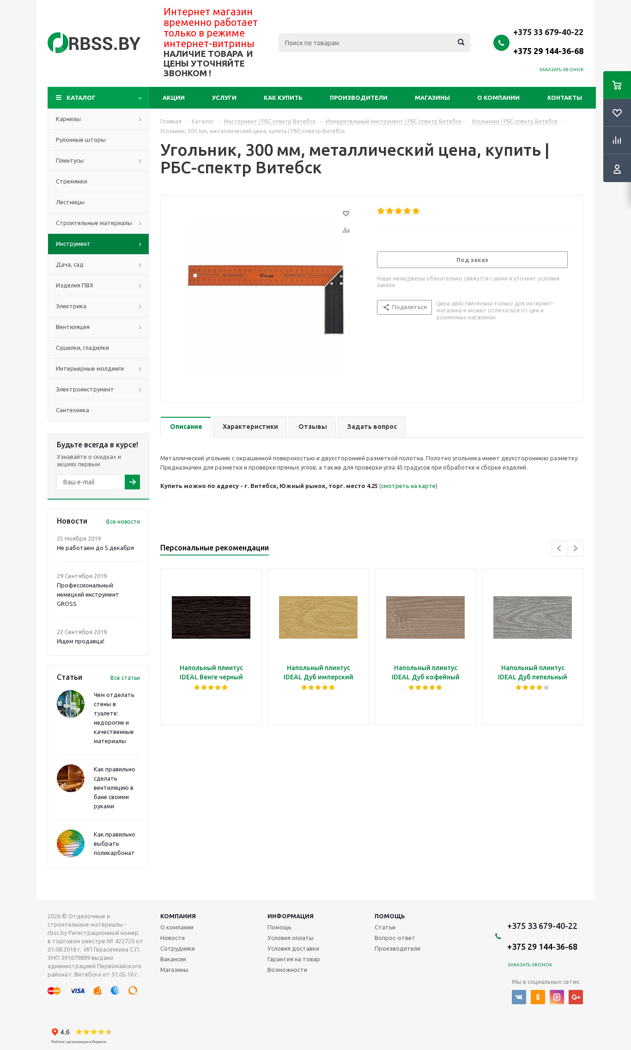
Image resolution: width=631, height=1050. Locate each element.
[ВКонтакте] (519, 997)
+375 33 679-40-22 (548, 41)
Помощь (390, 916)
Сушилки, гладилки (82, 347)
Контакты (564, 97)
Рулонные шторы (81, 139)
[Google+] (576, 997)
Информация (290, 916)
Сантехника (72, 410)
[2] (390, 211)
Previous (559, 548)
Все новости (123, 522)
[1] (381, 211)
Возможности (287, 969)
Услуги (224, 97)
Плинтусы (70, 160)
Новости (172, 937)
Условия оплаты (290, 937)
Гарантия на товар (293, 959)
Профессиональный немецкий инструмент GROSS (88, 594)
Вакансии (173, 959)
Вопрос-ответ (395, 937)
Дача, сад (70, 264)
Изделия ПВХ (74, 285)
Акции (174, 97)
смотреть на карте (408, 485)
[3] (398, 211)
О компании (498, 97)
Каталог (81, 97)
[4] (407, 211)
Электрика (71, 306)
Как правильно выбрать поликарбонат (114, 843)
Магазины (432, 97)
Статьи (385, 927)
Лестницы (70, 202)
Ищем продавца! (80, 641)
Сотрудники (177, 948)
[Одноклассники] (538, 997)
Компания (178, 916)
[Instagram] (557, 997)
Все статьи (125, 678)
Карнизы (68, 119)
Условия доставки (293, 948)
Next (575, 548)
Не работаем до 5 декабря (95, 547)
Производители (359, 97)
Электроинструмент (85, 389)
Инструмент (73, 243)
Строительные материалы (94, 223)
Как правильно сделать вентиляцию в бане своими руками (114, 787)
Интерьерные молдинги (90, 368)
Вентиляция (73, 327)
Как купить (283, 97)
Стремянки (71, 181)
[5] (416, 211)
